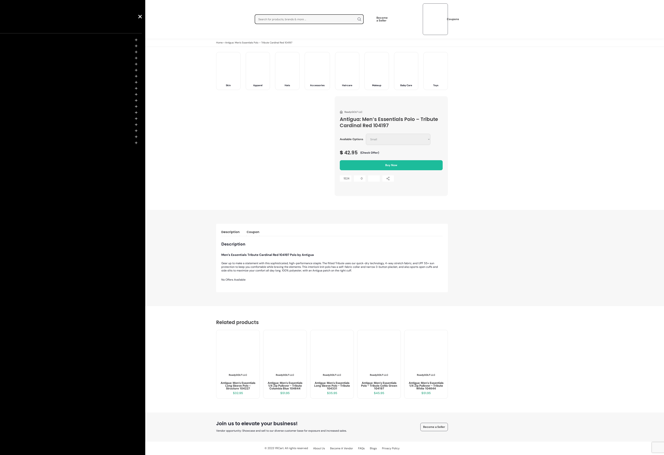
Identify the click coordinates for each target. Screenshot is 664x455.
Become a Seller (382, 19)
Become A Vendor (341, 448)
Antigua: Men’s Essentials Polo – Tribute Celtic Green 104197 (379, 385)
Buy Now (391, 165)
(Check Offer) (369, 152)
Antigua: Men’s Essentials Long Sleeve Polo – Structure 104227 (238, 385)
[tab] (230, 232)
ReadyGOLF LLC (238, 375)
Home (219, 42)
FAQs (361, 448)
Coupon (253, 232)
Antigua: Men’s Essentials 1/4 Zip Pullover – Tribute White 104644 (426, 385)
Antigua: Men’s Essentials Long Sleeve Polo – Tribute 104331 (332, 385)
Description (230, 232)
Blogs (373, 448)
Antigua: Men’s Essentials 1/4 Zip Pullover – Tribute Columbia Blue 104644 (285, 385)
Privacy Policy (391, 448)
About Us (319, 448)
